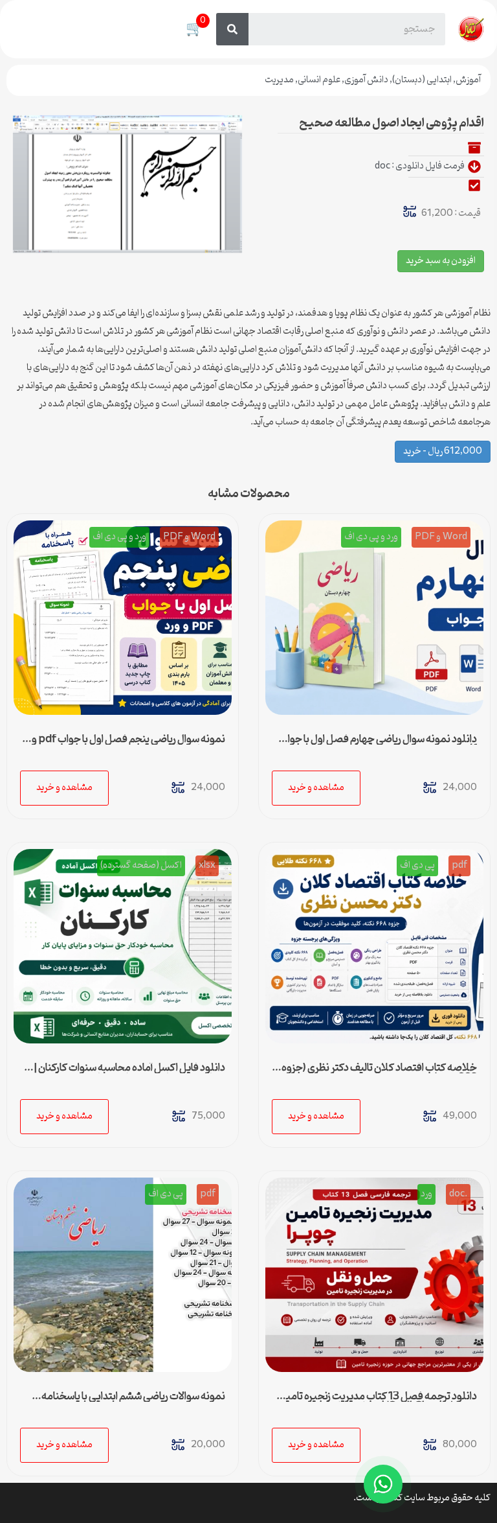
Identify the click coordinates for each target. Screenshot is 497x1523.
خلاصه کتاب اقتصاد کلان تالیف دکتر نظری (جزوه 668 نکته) (379, 1073)
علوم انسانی (319, 80)
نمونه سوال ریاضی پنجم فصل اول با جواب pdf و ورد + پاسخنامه (128, 745)
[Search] (232, 29)
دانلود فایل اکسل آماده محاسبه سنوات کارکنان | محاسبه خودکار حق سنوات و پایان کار (129, 1073)
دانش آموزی (366, 80)
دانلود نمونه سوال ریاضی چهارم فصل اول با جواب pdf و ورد (378, 745)
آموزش (468, 80)
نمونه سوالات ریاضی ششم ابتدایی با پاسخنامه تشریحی (133, 1402)
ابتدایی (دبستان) (422, 80)
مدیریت (279, 80)
